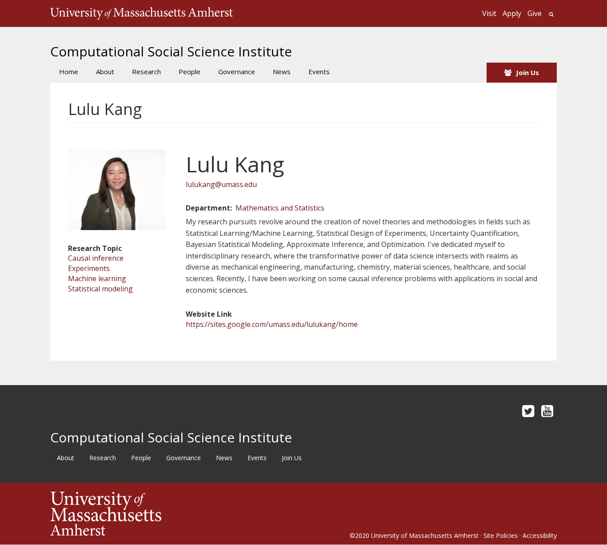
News (282, 71)
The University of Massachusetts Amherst (141, 13)
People (189, 71)
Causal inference (96, 258)
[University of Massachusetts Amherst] (177, 514)
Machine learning (97, 278)
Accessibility (540, 535)
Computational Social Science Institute (171, 51)
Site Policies (500, 535)
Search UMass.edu (551, 14)
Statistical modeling (100, 289)
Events (319, 71)
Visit (489, 13)
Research (146, 71)
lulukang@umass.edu (221, 184)
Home (68, 71)
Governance (236, 71)
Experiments (89, 268)
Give (534, 13)
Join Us (527, 72)
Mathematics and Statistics (280, 208)
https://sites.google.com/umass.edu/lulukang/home (272, 324)
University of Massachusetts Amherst (425, 535)
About (105, 71)
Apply (512, 13)
